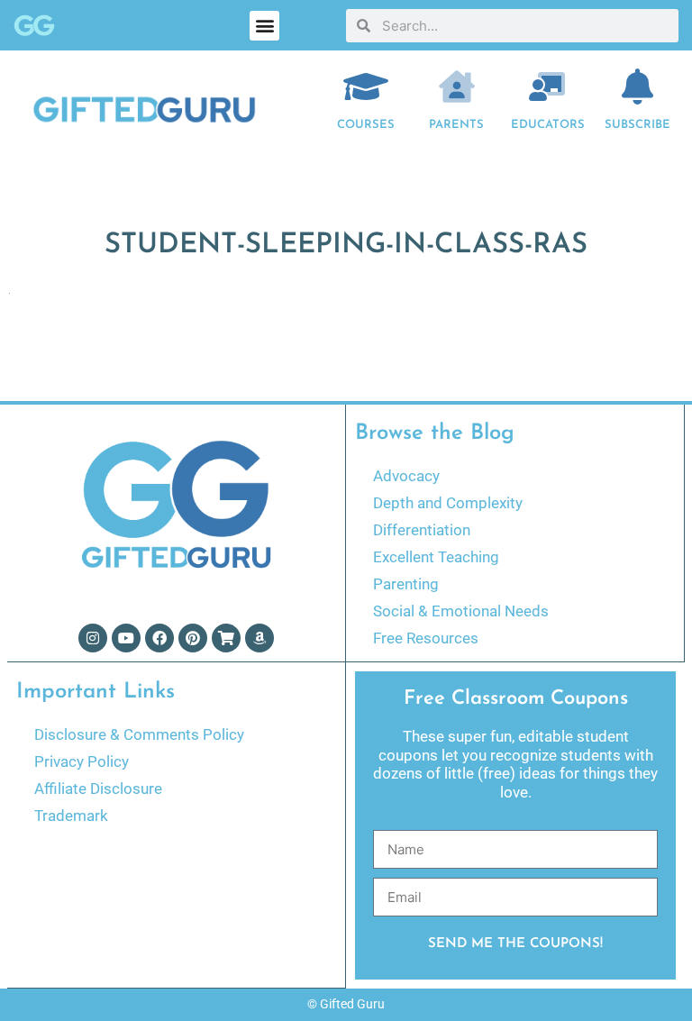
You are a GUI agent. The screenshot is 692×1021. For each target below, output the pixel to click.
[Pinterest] (192, 638)
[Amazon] (259, 638)
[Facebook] (159, 638)
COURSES (366, 125)
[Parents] (457, 86)
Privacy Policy (81, 761)
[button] (264, 26)
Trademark (71, 816)
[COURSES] (366, 86)
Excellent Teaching (436, 557)
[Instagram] (92, 638)
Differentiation (421, 530)
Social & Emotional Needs (461, 611)
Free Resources (425, 638)
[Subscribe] (638, 86)
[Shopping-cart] (226, 638)
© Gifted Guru (346, 1004)
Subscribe (637, 125)
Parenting (406, 584)
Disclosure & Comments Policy (139, 734)
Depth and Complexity (448, 503)
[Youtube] (126, 638)
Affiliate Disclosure (98, 788)
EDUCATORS (548, 125)
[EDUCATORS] (547, 86)
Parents (456, 125)
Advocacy (406, 476)
